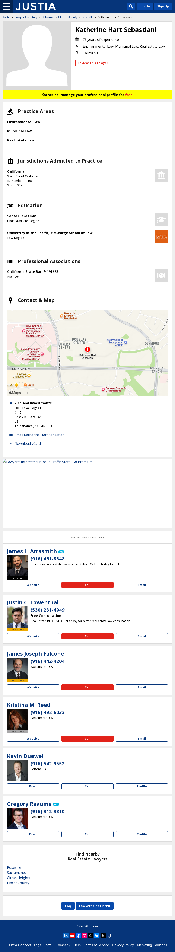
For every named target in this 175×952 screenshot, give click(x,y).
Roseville (87, 17)
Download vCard (28, 443)
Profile (142, 786)
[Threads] (90, 935)
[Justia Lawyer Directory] (35, 6)
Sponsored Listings (87, 537)
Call (87, 585)
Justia (6, 17)
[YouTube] (72, 935)
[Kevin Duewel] (17, 770)
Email (142, 585)
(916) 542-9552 (48, 763)
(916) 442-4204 (48, 661)
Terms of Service (96, 945)
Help (77, 945)
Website (33, 585)
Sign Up (163, 6)
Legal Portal (43, 945)
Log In (145, 6)
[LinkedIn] (66, 935)
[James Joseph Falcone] (17, 668)
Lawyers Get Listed (94, 906)
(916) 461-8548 (48, 558)
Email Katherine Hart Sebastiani (40, 435)
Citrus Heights (18, 877)
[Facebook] (78, 935)
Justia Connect (19, 945)
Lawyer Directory (26, 17)
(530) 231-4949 (48, 609)
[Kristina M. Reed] (17, 719)
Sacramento (16, 872)
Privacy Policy (123, 945)
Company (62, 945)
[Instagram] (84, 935)
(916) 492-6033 (48, 712)
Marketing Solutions (152, 945)
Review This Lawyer (93, 63)
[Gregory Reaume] (17, 818)
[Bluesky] (96, 935)
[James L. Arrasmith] (17, 565)
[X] (103, 935)
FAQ (68, 906)
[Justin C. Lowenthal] (17, 617)
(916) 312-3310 (48, 811)
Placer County (67, 17)
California (47, 17)
